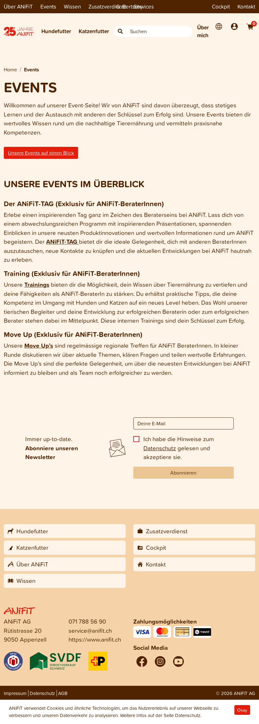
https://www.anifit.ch (95, 639)
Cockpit (221, 6)
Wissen (72, 6)
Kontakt (246, 6)
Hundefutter (56, 31)
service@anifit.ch (90, 630)
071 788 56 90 (87, 621)
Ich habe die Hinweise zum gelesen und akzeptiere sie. (178, 447)
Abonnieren (183, 472)
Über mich (203, 31)
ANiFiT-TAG (62, 241)
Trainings (36, 284)
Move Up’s (38, 345)
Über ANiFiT (18, 6)
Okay (242, 710)
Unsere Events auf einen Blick (41, 152)
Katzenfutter (94, 31)
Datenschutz (159, 448)
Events (48, 6)
